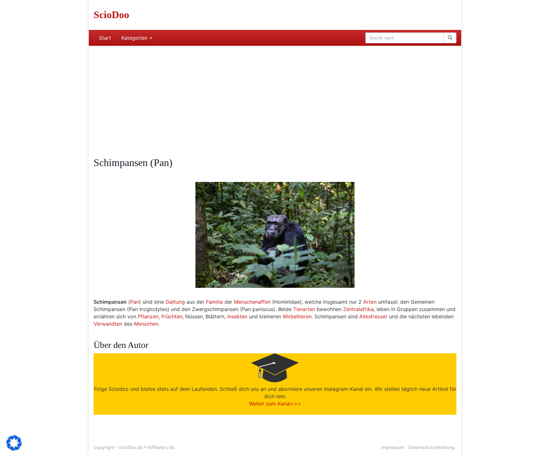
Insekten (237, 316)
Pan (134, 302)
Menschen (146, 324)
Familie (214, 302)
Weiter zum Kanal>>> (275, 403)
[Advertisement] (275, 93)
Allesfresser (373, 316)
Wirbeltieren (297, 316)
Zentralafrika (358, 309)
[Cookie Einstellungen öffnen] (14, 449)
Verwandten (108, 324)
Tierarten (304, 309)
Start (105, 38)
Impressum (392, 447)
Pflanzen (148, 316)
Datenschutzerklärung (432, 447)
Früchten (171, 316)
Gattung (175, 302)
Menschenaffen (252, 302)
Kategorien (135, 38)
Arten (370, 302)
